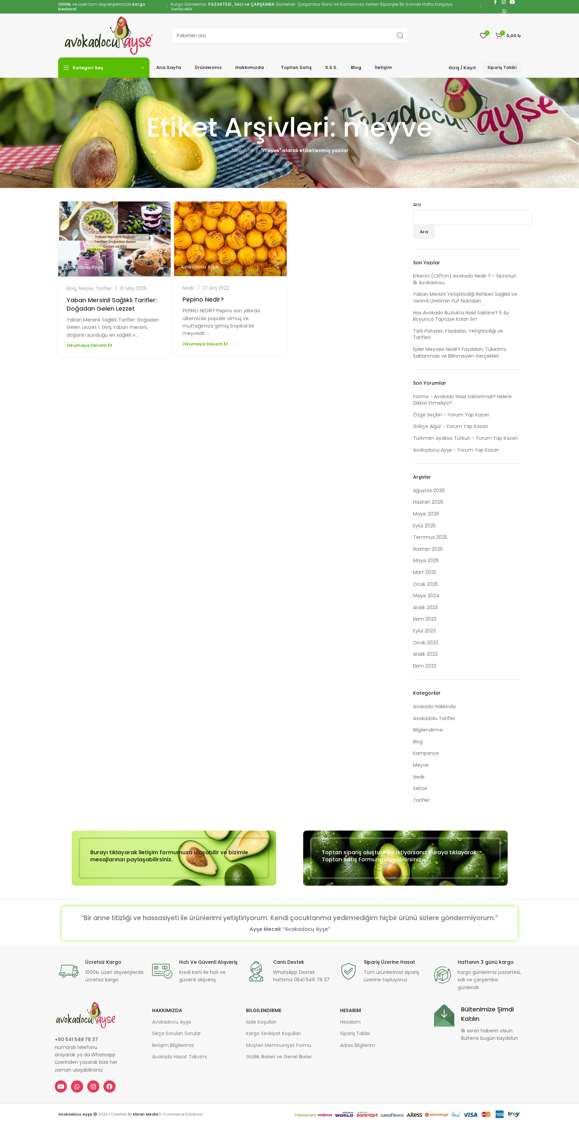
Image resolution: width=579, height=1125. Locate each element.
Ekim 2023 (424, 619)
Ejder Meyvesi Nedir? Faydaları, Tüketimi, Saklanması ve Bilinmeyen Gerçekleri (460, 352)
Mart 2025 (424, 572)
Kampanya (426, 753)
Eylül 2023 (424, 630)
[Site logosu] (109, 35)
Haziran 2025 (428, 549)
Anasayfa (242, 150)
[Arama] (400, 35)
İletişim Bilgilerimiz (173, 1045)
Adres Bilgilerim (357, 1045)
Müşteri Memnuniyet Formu (278, 1045)
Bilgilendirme (428, 729)
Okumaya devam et (89, 345)
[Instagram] (93, 1086)
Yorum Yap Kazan (468, 414)
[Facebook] (109, 1086)
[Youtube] (61, 1086)
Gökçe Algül (427, 426)
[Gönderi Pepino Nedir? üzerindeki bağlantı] (230, 238)
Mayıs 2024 (426, 595)
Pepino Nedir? (203, 299)
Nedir (188, 288)
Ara (417, 204)
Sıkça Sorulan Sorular (176, 1033)
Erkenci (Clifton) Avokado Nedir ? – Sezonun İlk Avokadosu (464, 279)
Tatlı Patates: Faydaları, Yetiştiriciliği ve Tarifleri (458, 334)
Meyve (86, 288)
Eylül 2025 (424, 525)
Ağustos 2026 (429, 490)
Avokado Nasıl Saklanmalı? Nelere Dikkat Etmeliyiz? (462, 400)
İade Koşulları (261, 1022)
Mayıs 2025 (426, 560)
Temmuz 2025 (430, 537)
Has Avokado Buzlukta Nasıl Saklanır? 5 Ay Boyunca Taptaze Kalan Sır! (461, 316)
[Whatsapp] (77, 1086)
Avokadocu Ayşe (83, 267)
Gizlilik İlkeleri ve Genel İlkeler (279, 1056)
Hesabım (350, 1010)
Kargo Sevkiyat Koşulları (273, 1033)
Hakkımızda (167, 1010)
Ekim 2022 (424, 666)
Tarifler (104, 288)
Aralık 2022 (425, 654)
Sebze (420, 788)
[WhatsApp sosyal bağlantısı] (504, 11)
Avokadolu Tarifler (434, 718)
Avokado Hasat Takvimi (179, 1056)
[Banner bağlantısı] (174, 858)
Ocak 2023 (425, 642)
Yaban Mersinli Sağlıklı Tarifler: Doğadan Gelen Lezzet (112, 304)
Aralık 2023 (425, 607)
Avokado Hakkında (434, 706)
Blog (71, 288)
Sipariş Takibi (501, 67)
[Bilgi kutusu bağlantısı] (101, 971)
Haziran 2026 (428, 502)
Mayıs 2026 (426, 513)
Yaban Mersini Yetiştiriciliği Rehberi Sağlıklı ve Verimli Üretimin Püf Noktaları (465, 297)
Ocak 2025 (425, 584)
